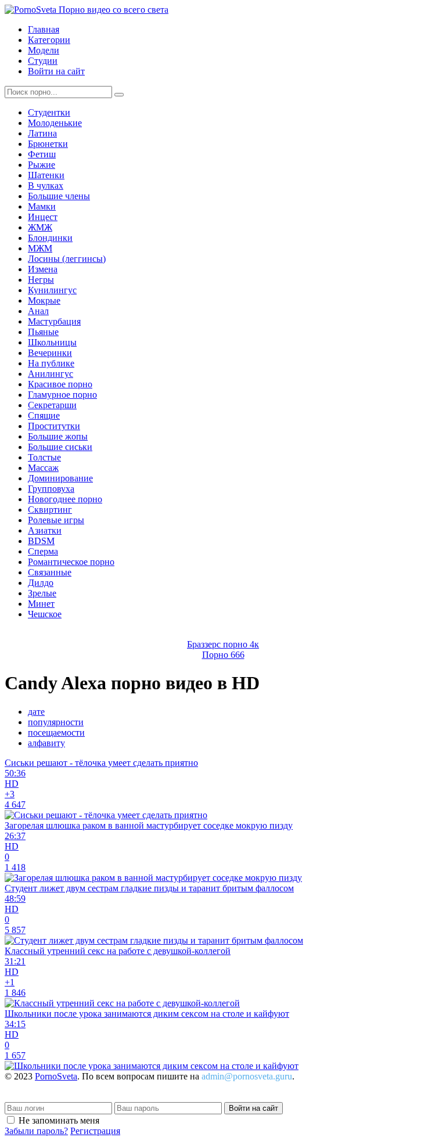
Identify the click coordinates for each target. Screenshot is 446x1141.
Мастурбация (54, 321)
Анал (38, 311)
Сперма (43, 551)
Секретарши (52, 405)
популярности (56, 722)
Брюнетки (48, 144)
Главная (43, 29)
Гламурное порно (62, 394)
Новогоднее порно (65, 499)
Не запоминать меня (59, 1120)
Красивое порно (60, 384)
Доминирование (60, 478)
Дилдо (40, 583)
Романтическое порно (71, 562)
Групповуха (51, 489)
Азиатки (45, 530)
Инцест (42, 217)
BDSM (41, 541)
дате (36, 712)
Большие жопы (58, 436)
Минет (41, 604)
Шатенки (46, 175)
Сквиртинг (50, 509)
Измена (42, 269)
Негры (41, 280)
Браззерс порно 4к (223, 644)
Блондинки (50, 238)
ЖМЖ (40, 227)
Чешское (45, 614)
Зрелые (42, 593)
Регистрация (95, 1131)
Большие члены (59, 196)
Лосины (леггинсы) (67, 259)
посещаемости (56, 732)
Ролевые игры (56, 520)
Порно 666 (223, 655)
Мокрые (44, 300)
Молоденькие (55, 123)
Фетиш (42, 154)
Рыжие (41, 165)
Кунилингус (52, 290)
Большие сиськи (60, 447)
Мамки (42, 206)
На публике (51, 363)
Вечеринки (50, 353)
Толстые (44, 457)
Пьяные (43, 332)
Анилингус (50, 374)
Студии (42, 61)
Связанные (49, 572)
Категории (49, 40)
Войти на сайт (56, 71)
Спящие (44, 415)
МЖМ (40, 248)
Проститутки (54, 426)
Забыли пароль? (36, 1131)
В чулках (45, 185)
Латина (42, 133)
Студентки (49, 112)
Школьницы (52, 342)
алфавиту (46, 743)
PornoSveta (56, 1076)
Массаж (43, 468)
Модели (43, 50)
